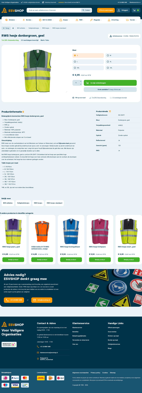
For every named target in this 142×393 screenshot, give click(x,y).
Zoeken (87, 10)
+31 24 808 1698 (122, 2)
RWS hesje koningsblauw (70, 247)
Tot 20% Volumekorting (10, 40)
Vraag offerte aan (115, 89)
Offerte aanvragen (106, 10)
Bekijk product (13, 260)
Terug (7, 28)
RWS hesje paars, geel (11, 247)
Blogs (110, 348)
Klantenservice (134, 2)
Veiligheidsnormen (114, 344)
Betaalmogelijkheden (79, 336)
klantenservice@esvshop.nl (49, 352)
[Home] (13, 28)
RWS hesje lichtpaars (97, 247)
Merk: (43, 40)
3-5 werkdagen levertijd (29, 40)
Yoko (47, 40)
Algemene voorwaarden (80, 373)
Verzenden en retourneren (80, 340)
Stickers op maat (113, 336)
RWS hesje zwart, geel (127, 247)
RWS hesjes (38, 203)
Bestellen (75, 332)
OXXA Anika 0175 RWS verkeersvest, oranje (40, 248)
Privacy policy (95, 373)
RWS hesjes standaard (54, 203)
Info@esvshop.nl (44, 300)
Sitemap (113, 373)
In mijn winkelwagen (98, 83)
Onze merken (112, 332)
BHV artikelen (8, 203)
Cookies (105, 373)
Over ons (75, 344)
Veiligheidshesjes (23, 203)
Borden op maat (113, 340)
